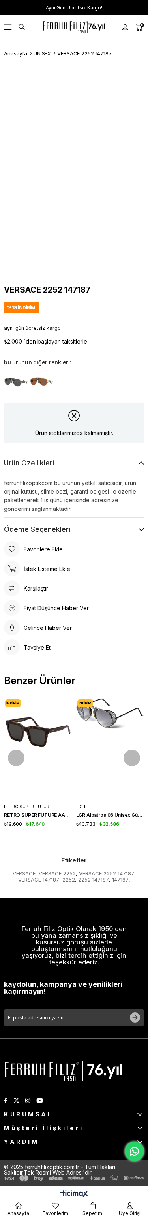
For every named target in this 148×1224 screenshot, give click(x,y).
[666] (63, 1070)
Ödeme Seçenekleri (37, 529)
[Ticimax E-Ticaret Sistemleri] (74, 1194)
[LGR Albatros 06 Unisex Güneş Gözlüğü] (110, 749)
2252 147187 (93, 879)
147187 (120, 879)
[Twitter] (16, 1100)
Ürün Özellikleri (29, 463)
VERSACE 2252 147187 (106, 873)
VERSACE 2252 (57, 873)
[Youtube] (39, 1100)
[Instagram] (27, 1100)
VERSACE (24, 873)
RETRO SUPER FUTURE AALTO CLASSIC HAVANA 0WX (38, 815)
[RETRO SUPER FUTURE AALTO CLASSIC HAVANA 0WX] (38, 749)
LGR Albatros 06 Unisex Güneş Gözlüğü (110, 815)
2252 (68, 879)
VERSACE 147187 (38, 879)
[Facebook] (5, 1100)
